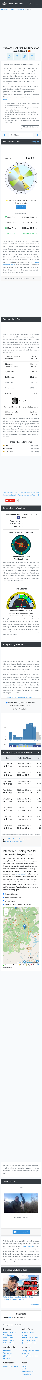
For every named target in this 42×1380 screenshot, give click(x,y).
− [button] (6, 913)
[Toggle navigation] (37, 4)
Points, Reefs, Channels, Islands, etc (18, 905)
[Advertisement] (21, 28)
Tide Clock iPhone (29, 1343)
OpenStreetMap (27, 962)
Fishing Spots (5, 9)
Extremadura (21, 9)
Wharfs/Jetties (10, 901)
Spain (13, 9)
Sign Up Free (21, 207)
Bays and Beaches (11, 894)
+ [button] (6, 909)
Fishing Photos (8, 1340)
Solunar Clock (26, 1353)
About (24, 1369)
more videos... (34, 1304)
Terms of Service (27, 1371)
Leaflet (19, 962)
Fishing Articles (8, 1343)
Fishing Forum (8, 1338)
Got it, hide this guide (31, 127)
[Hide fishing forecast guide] (38, 64)
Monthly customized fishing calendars (18, 839)
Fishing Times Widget (10, 1366)
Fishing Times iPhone (31, 1338)
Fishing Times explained (30, 1351)
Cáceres (6, 71)
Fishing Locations (9, 1332)
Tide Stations (7, 1335)
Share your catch (22, 1232)
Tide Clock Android (30, 1340)
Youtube (8, 1356)
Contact (24, 1366)
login (10, 1317)
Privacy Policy (26, 1374)
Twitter (7, 1358)
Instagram (8, 1353)
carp (21, 1188)
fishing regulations (21, 874)
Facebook (8, 1351)
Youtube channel (27, 1246)
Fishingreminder (15, 4)
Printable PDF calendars (13, 841)
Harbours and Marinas (13, 898)
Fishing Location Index (30, 1356)
